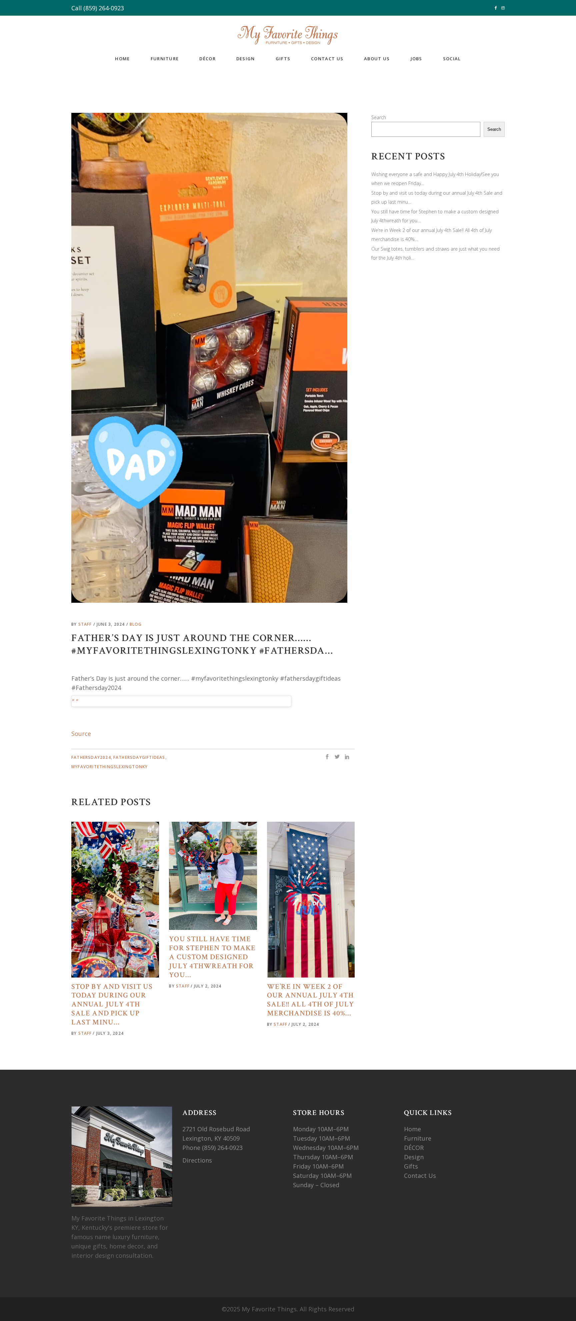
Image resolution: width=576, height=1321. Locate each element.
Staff (85, 624)
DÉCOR (414, 1148)
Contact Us (420, 1176)
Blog (136, 624)
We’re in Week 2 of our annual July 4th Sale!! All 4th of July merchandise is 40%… (310, 1000)
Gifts (411, 1166)
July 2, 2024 (207, 986)
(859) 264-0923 (103, 8)
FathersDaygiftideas (139, 757)
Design (414, 1157)
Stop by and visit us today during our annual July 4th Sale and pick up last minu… (112, 1004)
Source (81, 734)
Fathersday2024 (91, 757)
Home (412, 1129)
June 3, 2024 (111, 624)
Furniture (418, 1138)
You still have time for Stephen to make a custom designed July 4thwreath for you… (212, 957)
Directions (197, 1160)
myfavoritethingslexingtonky (109, 767)
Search (378, 117)
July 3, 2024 (110, 1033)
